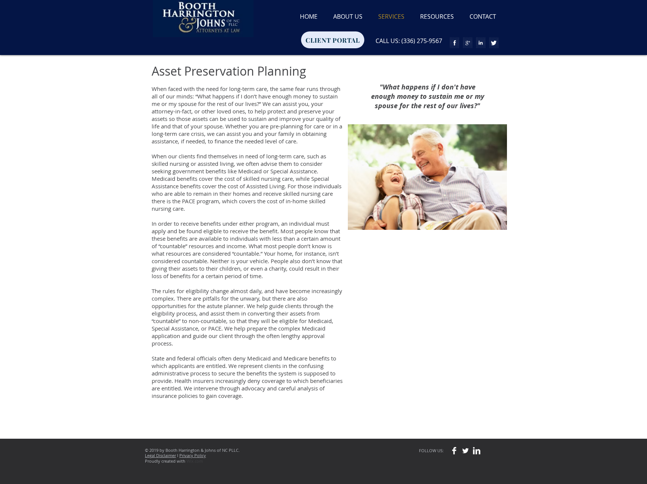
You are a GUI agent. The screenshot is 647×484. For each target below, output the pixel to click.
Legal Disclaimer (160, 455)
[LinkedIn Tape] (480, 42)
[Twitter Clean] (465, 450)
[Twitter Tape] (493, 42)
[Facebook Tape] (454, 42)
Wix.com (194, 461)
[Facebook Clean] (454, 450)
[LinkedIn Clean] (476, 450)
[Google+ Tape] (467, 42)
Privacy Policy (192, 455)
